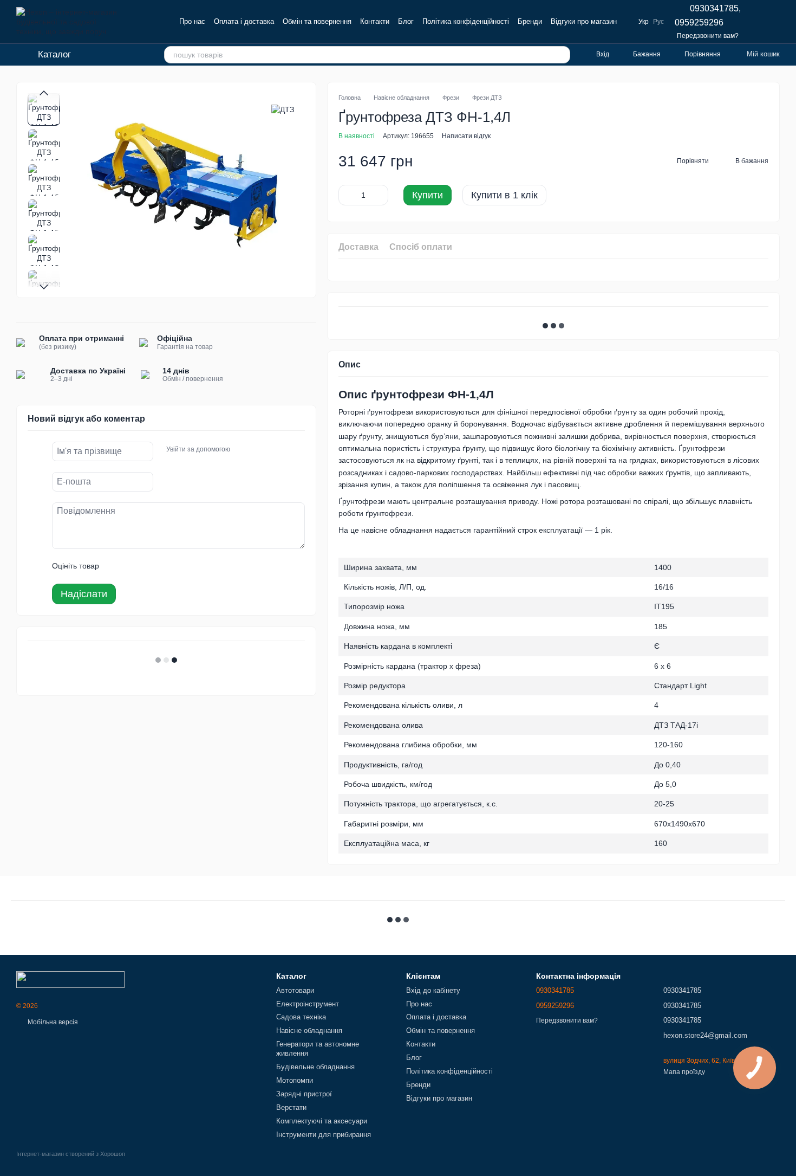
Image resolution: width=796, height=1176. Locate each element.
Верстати (291, 1107)
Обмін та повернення (317, 21)
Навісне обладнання (309, 1030)
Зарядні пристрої (304, 1094)
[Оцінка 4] (169, 566)
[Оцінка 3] (151, 566)
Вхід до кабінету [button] (433, 990)
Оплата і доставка (244, 21)
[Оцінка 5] (186, 566)
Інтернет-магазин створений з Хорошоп (70, 1154)
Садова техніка (301, 1017)
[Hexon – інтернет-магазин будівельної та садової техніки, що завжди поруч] (70, 979)
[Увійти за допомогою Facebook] (242, 449)
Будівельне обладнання (315, 1067)
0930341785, (715, 8)
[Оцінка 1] (117, 566)
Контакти (374, 21)
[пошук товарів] (561, 54)
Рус (658, 21)
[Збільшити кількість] (380, 195)
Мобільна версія (52, 1022)
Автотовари (295, 990)
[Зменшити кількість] (346, 195)
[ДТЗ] (283, 109)
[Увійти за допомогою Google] (259, 449)
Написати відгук (466, 136)
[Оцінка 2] (134, 566)
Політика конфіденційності (465, 21)
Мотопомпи (294, 1080)
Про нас (192, 21)
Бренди (530, 21)
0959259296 (699, 22)
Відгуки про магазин (584, 21)
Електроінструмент (307, 1004)
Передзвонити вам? (708, 36)
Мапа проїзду (684, 1072)
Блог (406, 21)
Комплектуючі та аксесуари (321, 1121)
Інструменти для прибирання (323, 1134)
